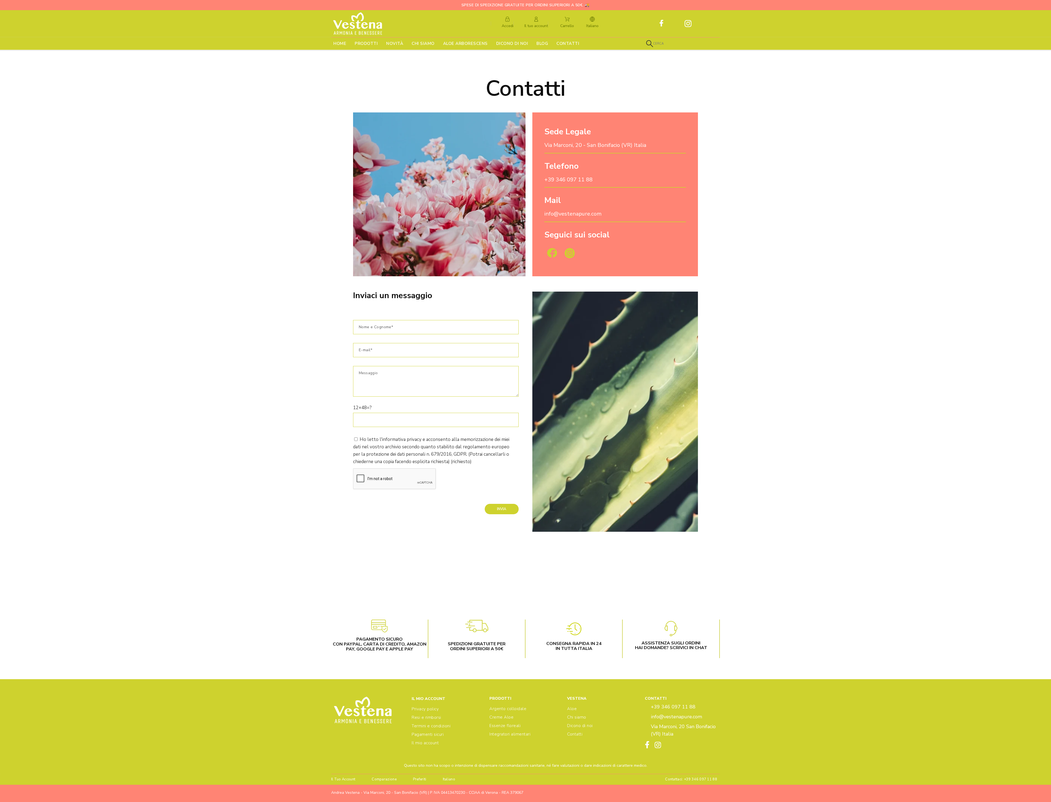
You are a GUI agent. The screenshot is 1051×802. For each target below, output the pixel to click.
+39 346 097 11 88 (568, 179)
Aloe (572, 708)
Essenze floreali (505, 725)
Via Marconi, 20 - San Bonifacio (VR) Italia (595, 145)
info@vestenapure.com (573, 213)
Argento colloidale (507, 708)
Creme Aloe (501, 717)
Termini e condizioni (431, 726)
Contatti (574, 734)
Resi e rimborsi (426, 717)
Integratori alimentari (509, 734)
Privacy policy (425, 709)
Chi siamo (576, 717)
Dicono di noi (580, 725)
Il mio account (425, 743)
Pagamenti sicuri (428, 734)
